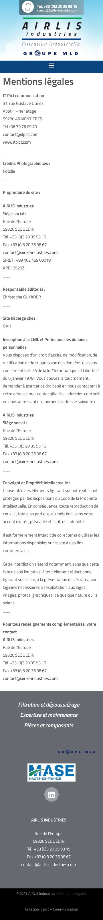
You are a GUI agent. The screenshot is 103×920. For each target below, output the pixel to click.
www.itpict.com (17, 142)
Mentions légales (73, 893)
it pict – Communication (59, 909)
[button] (51, 65)
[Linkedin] (51, 794)
